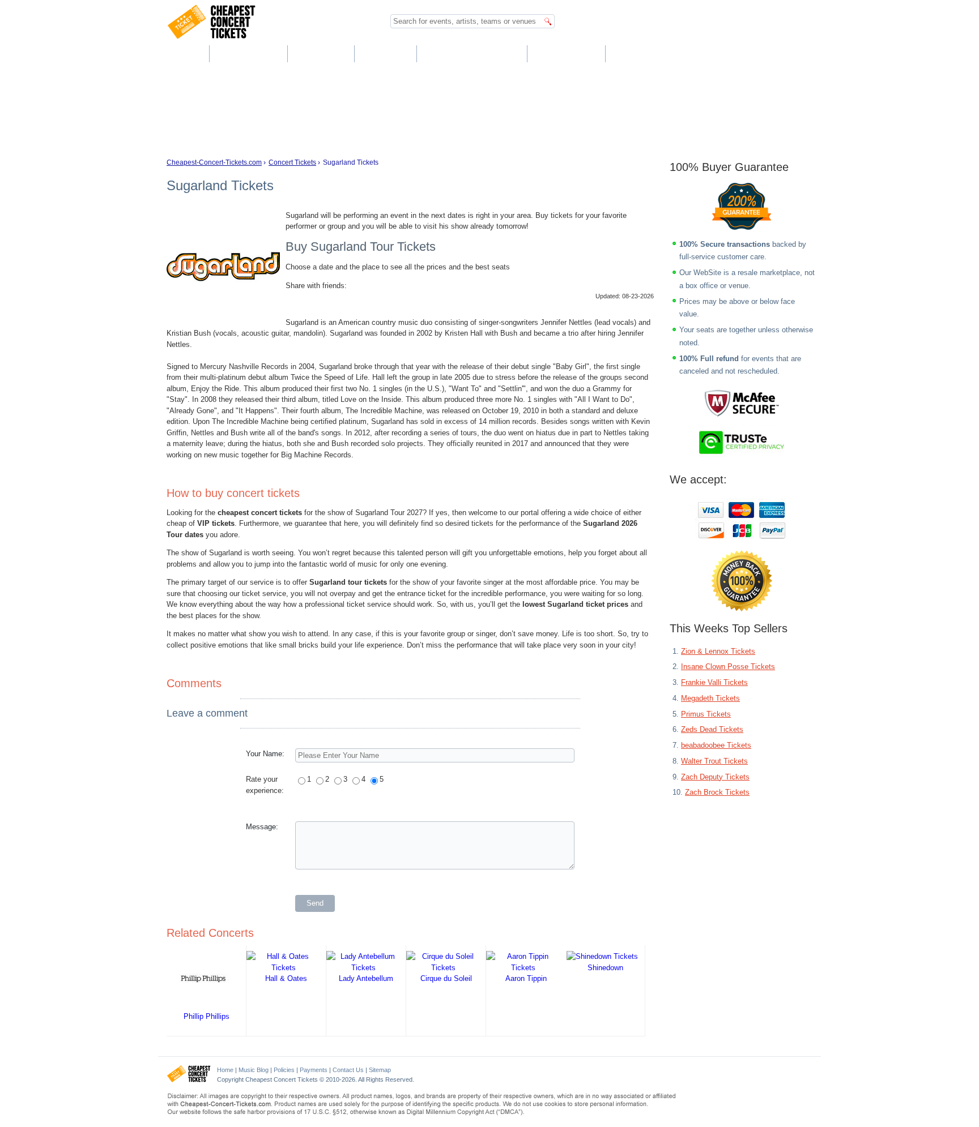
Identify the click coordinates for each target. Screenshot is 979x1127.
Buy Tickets (248, 53)
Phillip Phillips (206, 1016)
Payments (313, 1069)
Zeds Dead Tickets (712, 729)
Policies (284, 1069)
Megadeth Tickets (710, 698)
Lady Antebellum (366, 978)
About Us (320, 53)
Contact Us (642, 53)
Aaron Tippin (526, 978)
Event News (565, 53)
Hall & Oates (286, 978)
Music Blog (254, 1069)
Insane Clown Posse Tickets (728, 666)
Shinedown (605, 967)
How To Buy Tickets (471, 53)
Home (183, 53)
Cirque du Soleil (446, 978)
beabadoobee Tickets (716, 745)
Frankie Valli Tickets (714, 682)
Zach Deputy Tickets (715, 777)
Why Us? (385, 53)
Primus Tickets (706, 714)
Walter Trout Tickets (714, 761)
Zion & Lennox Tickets (718, 651)
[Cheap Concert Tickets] (189, 1080)
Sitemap (380, 1069)
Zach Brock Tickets (717, 792)
